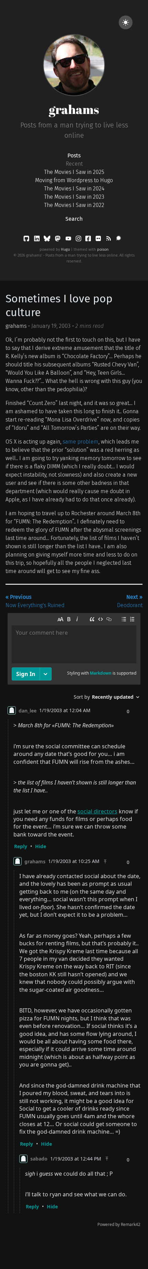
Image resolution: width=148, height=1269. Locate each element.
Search (74, 219)
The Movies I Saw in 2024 (74, 188)
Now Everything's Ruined (35, 601)
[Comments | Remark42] (74, 922)
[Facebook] (88, 240)
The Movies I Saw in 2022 (74, 205)
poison (103, 249)
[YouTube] (69, 240)
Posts (74, 155)
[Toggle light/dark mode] (126, 22)
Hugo (65, 249)
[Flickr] (99, 240)
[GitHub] (27, 240)
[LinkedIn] (37, 240)
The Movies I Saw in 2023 (74, 197)
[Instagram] (79, 240)
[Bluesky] (48, 240)
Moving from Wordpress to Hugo (74, 180)
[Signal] (118, 240)
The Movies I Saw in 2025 (74, 172)
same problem (80, 441)
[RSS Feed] (109, 240)
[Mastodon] (58, 240)
